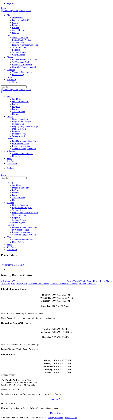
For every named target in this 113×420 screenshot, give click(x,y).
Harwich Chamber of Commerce (64, 283)
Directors (45, 283)
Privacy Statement (55, 417)
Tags (15, 281)
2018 (13, 283)
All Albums (6, 281)
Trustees (82, 283)
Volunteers (91, 283)
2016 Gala (5, 283)
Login (3, 8)
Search (70, 281)
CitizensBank (35, 283)
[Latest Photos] (95, 281)
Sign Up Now (56, 399)
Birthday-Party (22, 283)
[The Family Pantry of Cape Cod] (16, 10)
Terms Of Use (71, 417)
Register (10, 3)
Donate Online (56, 413)
